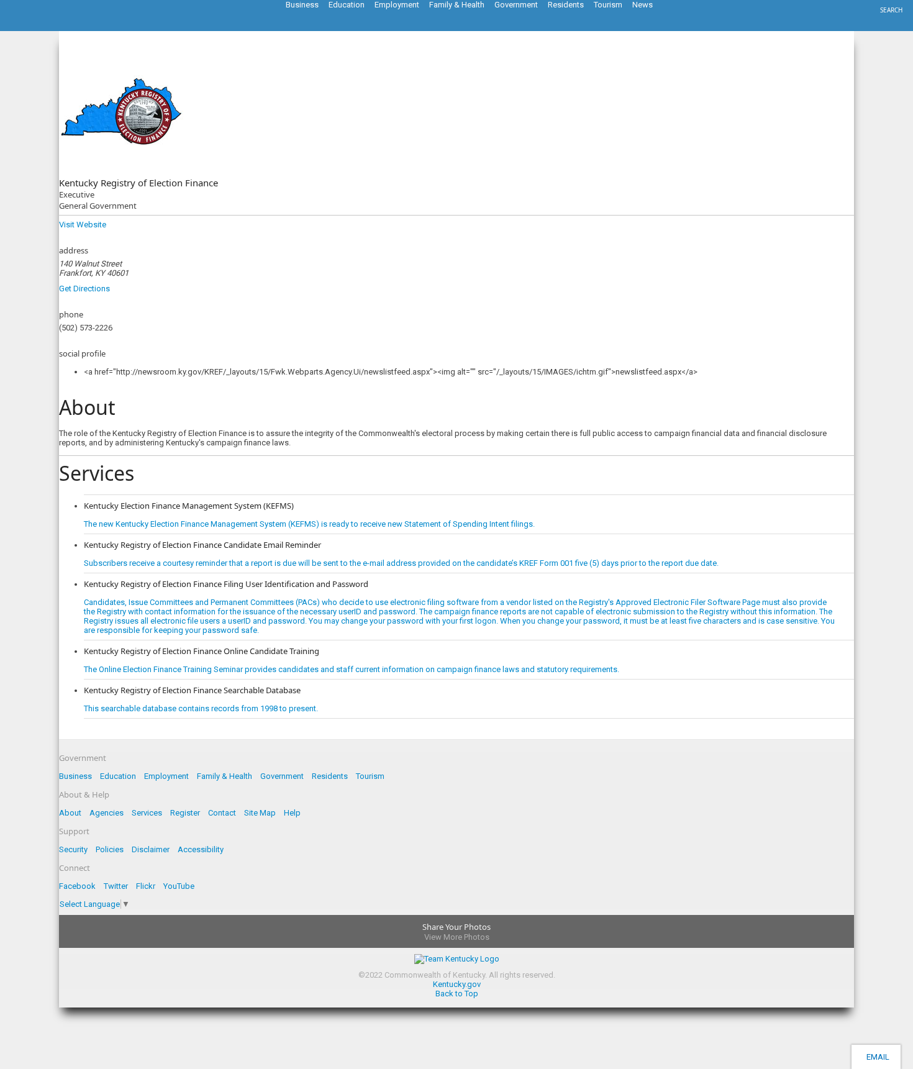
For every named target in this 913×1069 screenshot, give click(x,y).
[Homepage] (59, 27)
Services (147, 812)
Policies (110, 849)
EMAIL (876, 1057)
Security (73, 849)
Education (118, 776)
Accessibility (201, 849)
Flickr (145, 886)
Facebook (77, 886)
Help (292, 812)
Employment (166, 776)
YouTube (178, 886)
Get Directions (84, 288)
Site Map (260, 812)
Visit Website (82, 224)
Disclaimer (151, 849)
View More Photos (456, 937)
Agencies (106, 812)
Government (282, 776)
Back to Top (456, 993)
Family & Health (224, 776)
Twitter (116, 886)
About (70, 812)
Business (75, 776)
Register (185, 812)
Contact (222, 812)
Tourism (370, 776)
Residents (330, 776)
